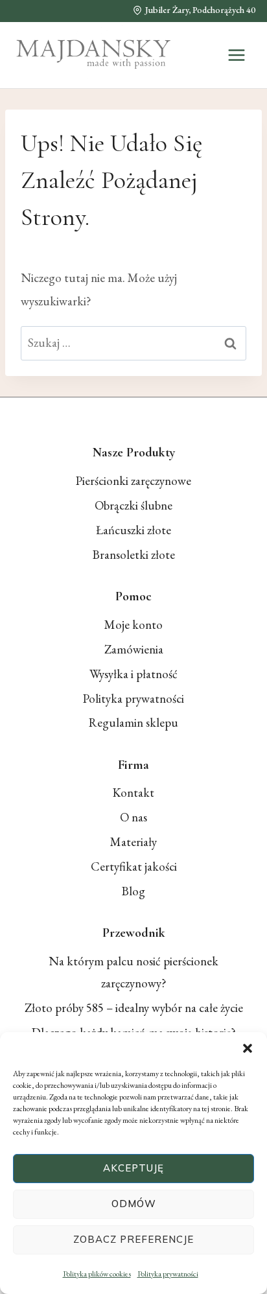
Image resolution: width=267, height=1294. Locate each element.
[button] (247, 1048)
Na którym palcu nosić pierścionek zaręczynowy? (133, 972)
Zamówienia (133, 649)
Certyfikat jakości (134, 866)
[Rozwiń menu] (236, 54)
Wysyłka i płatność (133, 674)
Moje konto (133, 625)
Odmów (133, 1203)
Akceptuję (133, 1168)
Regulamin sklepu (133, 722)
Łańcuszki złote (133, 530)
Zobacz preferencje (133, 1239)
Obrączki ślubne (133, 505)
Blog (133, 891)
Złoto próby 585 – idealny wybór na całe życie (134, 1008)
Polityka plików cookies (97, 1274)
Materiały (133, 842)
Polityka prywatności (167, 1274)
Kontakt (133, 792)
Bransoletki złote (134, 555)
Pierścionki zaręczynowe (133, 481)
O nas (133, 817)
